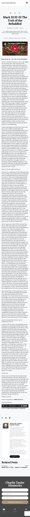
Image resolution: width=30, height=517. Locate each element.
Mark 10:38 (5, 32)
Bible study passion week (13, 31)
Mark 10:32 (24, 31)
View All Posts (14, 456)
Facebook (15, 511)
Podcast (25, 32)
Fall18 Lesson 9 (18, 399)
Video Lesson (15, 33)
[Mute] (22, 406)
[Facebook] (15, 509)
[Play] (3, 406)
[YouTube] (4, 509)
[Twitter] (6, 418)
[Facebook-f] (2, 418)
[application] (15, 406)
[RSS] (26, 509)
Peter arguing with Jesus (16, 32)
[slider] (25, 405)
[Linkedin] (9, 418)
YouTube (4, 511)
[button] (26, 2)
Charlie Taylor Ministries (9, 3)
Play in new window (12, 408)
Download (22, 408)
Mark (21, 28)
